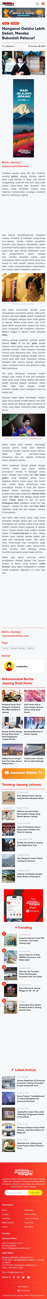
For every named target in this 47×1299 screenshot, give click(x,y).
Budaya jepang (18, 648)
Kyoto (5, 648)
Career (5, 1227)
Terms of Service (32, 1218)
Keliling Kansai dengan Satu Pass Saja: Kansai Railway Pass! (12, 761)
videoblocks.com (35, 439)
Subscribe (35, 1193)
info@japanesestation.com (18, 1248)
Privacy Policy (31, 1214)
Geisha (30, 648)
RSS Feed (29, 1227)
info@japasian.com (15, 1272)
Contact (5, 1214)
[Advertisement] (23, 601)
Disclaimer (29, 1222)
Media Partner (8, 1222)
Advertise (6, 1218)
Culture (5, 23)
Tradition (15, 23)
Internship (29, 1210)
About (4, 1210)
